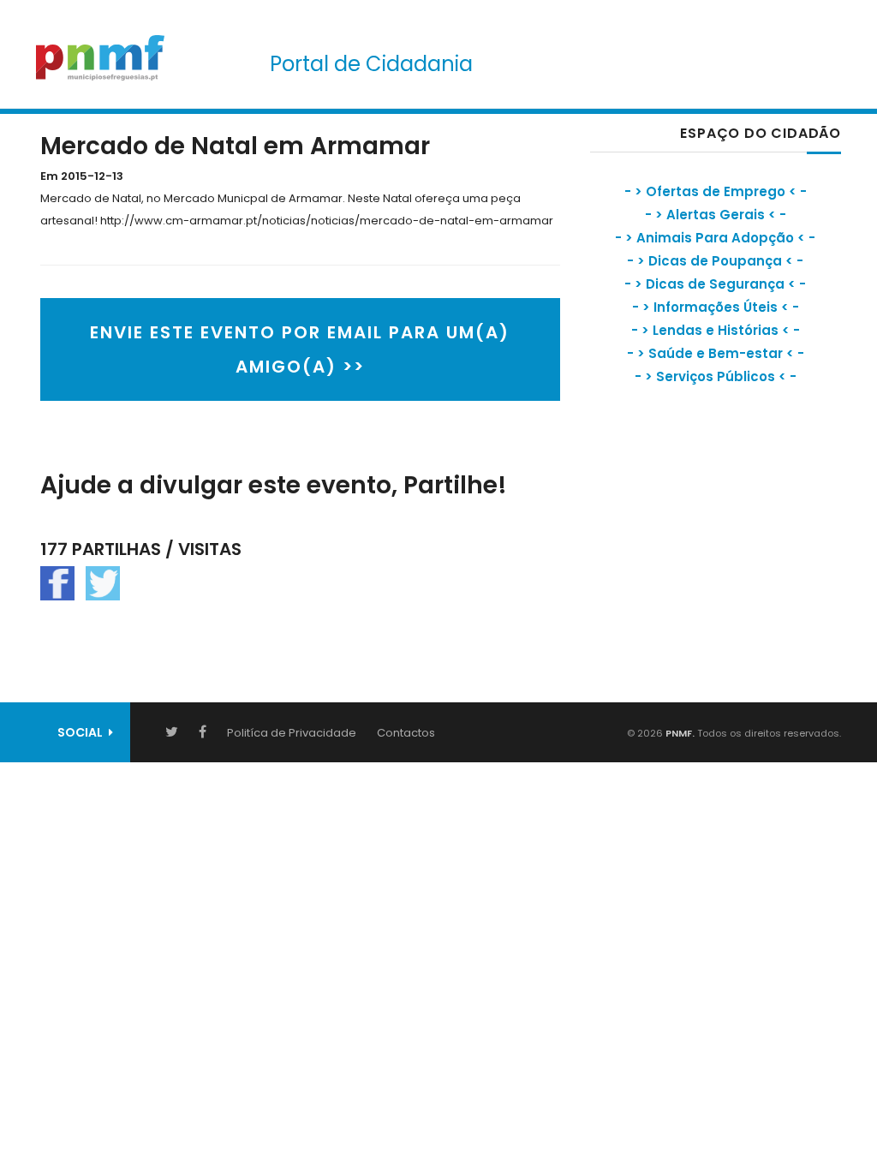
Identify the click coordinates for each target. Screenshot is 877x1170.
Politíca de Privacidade (291, 733)
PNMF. (679, 733)
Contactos (406, 733)
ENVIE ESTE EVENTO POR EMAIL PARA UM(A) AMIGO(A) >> (300, 349)
